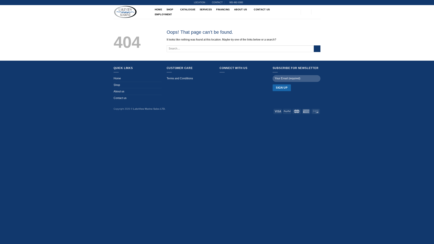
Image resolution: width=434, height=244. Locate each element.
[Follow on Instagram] (230, 78)
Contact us (262, 9)
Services (206, 9)
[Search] (296, 12)
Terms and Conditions (180, 78)
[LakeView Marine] (130, 12)
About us (240, 9)
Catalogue (187, 9)
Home (158, 9)
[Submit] (317, 48)
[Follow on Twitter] (236, 78)
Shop (169, 9)
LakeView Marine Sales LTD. (149, 108)
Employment (163, 14)
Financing (223, 9)
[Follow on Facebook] (223, 78)
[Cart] (316, 12)
